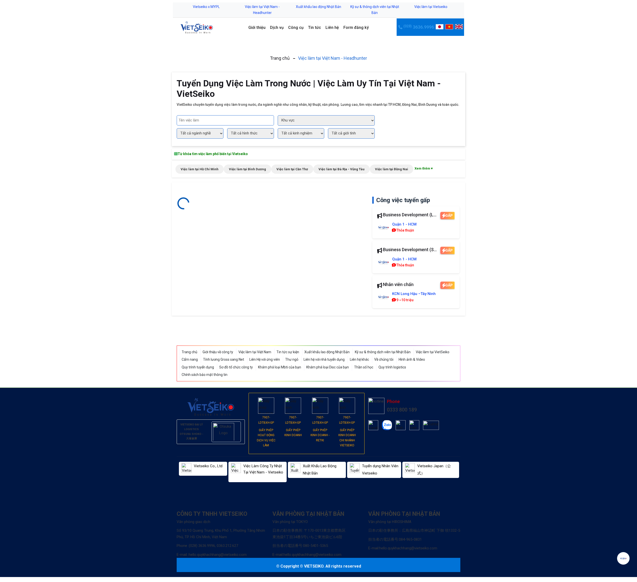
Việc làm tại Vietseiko (430, 7)
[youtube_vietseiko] (414, 425)
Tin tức (314, 27)
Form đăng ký (356, 27)
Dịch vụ (277, 27)
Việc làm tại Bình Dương (247, 169)
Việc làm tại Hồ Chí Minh (199, 169)
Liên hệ (332, 27)
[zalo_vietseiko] (387, 425)
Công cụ (296, 27)
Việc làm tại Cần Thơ (292, 169)
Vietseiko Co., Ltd (208, 466)
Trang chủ (280, 58)
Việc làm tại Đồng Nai (391, 169)
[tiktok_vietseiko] (401, 425)
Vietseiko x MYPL (206, 7)
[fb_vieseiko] (373, 425)
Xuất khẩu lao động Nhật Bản (318, 7)
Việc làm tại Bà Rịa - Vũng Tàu (341, 169)
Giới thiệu (256, 27)
